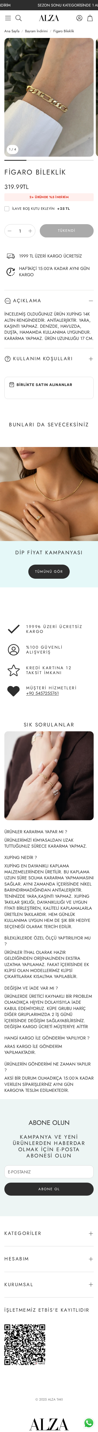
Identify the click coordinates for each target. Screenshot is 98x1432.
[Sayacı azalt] (9, 231)
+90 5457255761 (42, 693)
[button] (8, 18)
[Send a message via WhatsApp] (88, 1423)
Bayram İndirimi (36, 31)
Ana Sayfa (11, 31)
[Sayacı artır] (30, 231)
